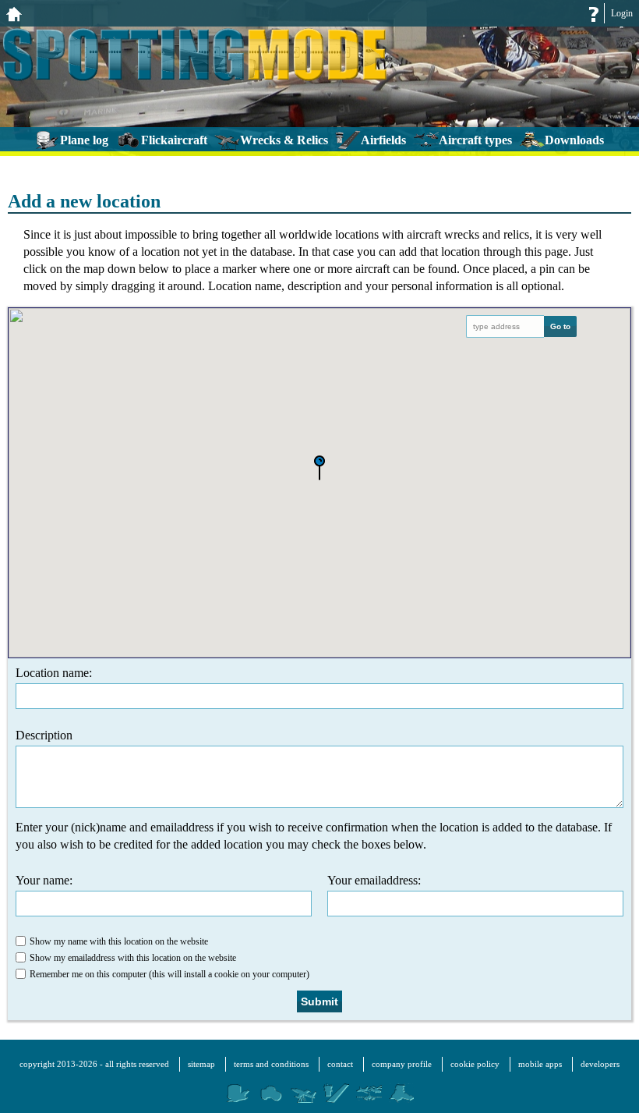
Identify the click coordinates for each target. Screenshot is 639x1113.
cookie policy (475, 1064)
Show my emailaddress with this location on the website (133, 957)
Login (622, 13)
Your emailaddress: (374, 880)
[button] (319, 469)
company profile (402, 1064)
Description (44, 735)
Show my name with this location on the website (119, 941)
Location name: (54, 672)
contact (340, 1064)
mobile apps (540, 1064)
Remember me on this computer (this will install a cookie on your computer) (169, 974)
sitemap (201, 1064)
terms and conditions (271, 1064)
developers (600, 1064)
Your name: (44, 880)
